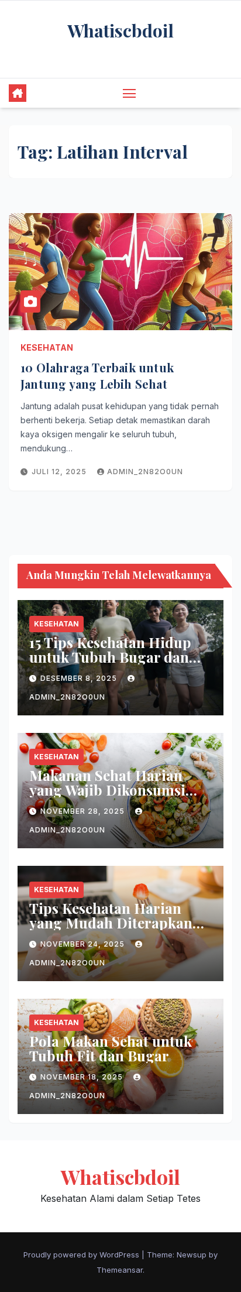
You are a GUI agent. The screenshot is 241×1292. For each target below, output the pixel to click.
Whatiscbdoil (120, 30)
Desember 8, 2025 (79, 678)
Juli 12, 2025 (60, 471)
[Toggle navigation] (129, 93)
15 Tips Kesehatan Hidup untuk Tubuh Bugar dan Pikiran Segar (110, 657)
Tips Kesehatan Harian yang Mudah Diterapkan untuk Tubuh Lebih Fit (110, 923)
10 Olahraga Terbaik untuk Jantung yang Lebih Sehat (97, 375)
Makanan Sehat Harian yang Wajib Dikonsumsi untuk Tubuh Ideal (107, 790)
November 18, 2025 (82, 1076)
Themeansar (120, 1269)
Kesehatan (46, 347)
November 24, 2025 (83, 944)
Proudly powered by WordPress (82, 1254)
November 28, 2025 (83, 811)
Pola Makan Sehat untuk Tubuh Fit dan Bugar (110, 1048)
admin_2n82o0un (145, 471)
